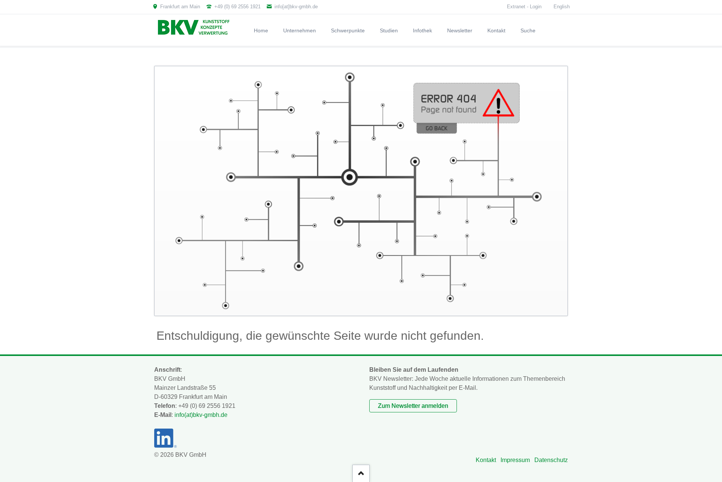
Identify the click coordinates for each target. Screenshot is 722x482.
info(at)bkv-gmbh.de (201, 415)
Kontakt (486, 460)
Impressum (515, 460)
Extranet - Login (524, 6)
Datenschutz (551, 460)
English (562, 6)
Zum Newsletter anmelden (413, 406)
